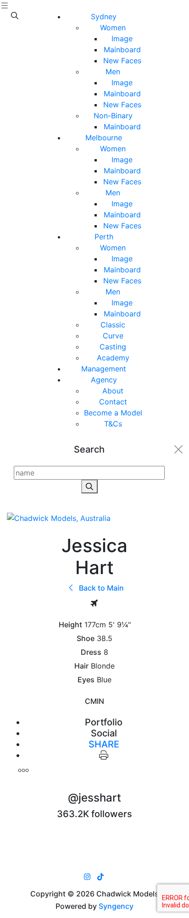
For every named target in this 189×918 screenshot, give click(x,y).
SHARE (104, 744)
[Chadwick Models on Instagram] (87, 876)
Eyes (86, 679)
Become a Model (113, 412)
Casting (113, 346)
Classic (112, 324)
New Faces (122, 60)
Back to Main (100, 587)
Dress (91, 652)
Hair (81, 666)
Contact (113, 401)
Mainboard (122, 49)
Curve (113, 335)
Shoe (85, 638)
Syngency (116, 906)
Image (122, 38)
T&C (113, 423)
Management (103, 368)
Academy (113, 357)
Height (70, 624)
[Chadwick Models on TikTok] (100, 876)
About (112, 390)
